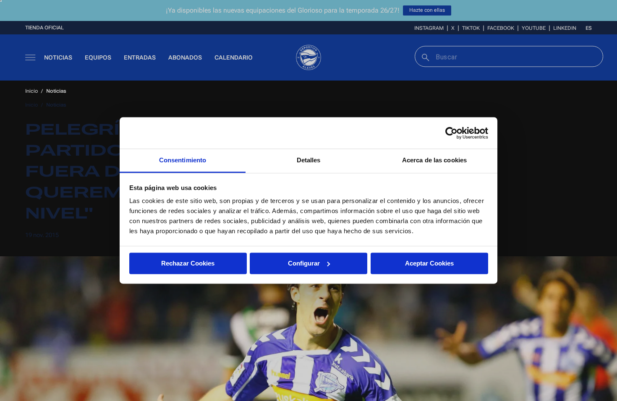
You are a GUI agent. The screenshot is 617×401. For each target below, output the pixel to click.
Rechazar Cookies (187, 263)
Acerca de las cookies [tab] (434, 160)
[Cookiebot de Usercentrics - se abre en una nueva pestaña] (451, 133)
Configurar (304, 263)
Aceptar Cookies (429, 263)
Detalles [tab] (309, 160)
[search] (424, 56)
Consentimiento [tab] (182, 160)
